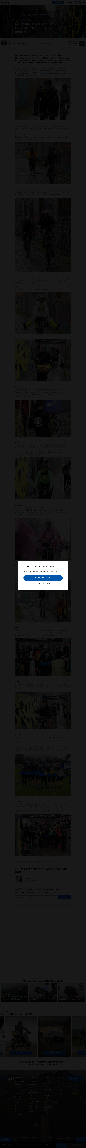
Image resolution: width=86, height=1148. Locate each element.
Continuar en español (43, 583)
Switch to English (43, 577)
